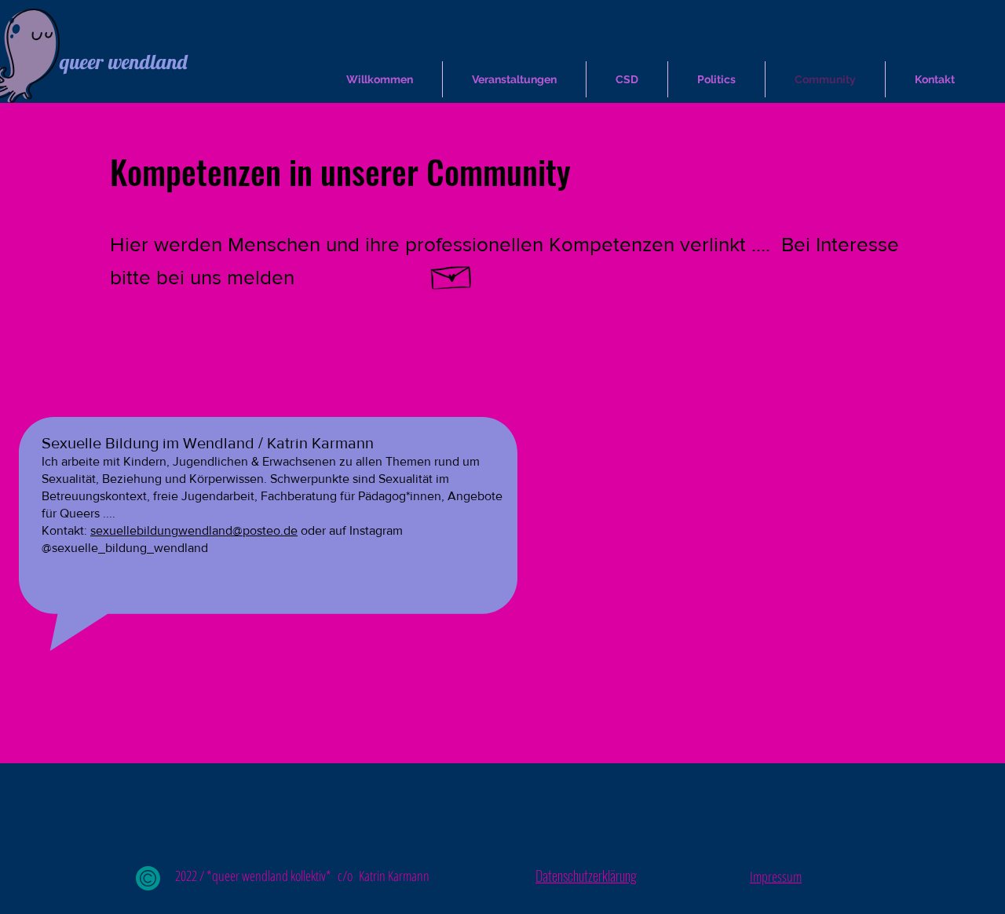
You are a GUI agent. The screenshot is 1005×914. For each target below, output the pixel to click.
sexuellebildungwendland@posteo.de (194, 530)
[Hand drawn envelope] (451, 274)
